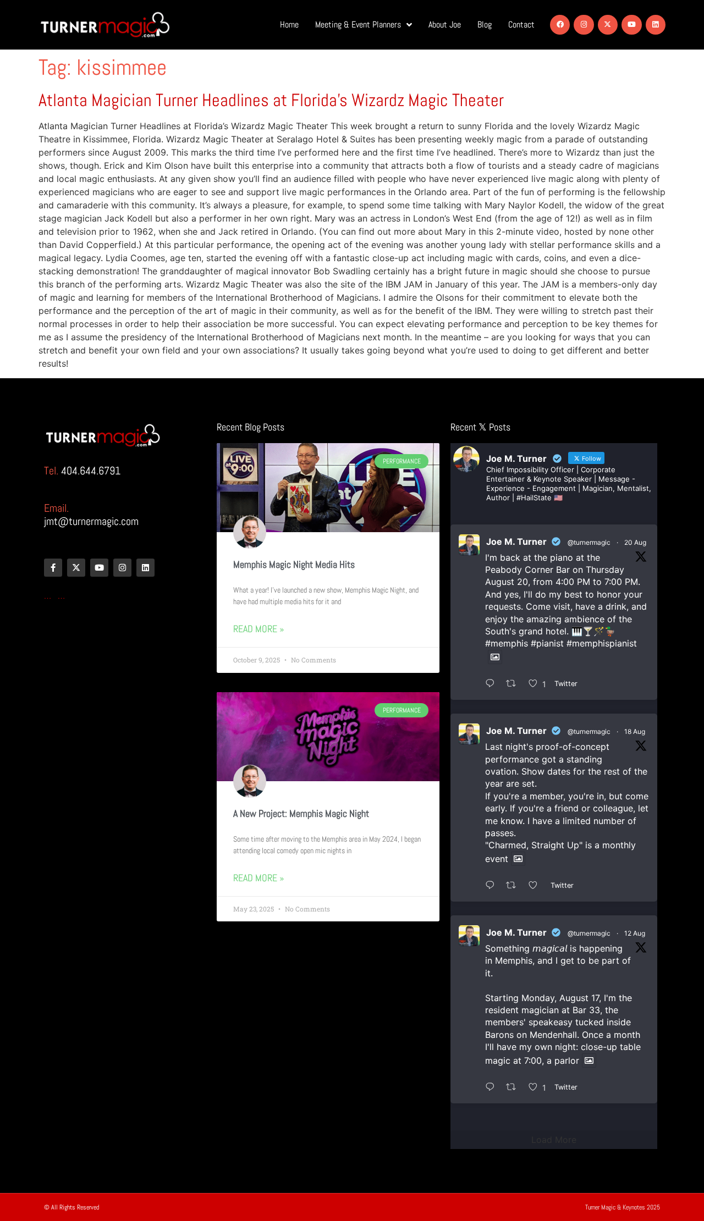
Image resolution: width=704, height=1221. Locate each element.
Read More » (258, 628)
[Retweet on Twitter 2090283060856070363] (514, 684)
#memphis (506, 643)
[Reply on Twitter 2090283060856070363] (492, 684)
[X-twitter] (608, 25)
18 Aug (634, 731)
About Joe (444, 24)
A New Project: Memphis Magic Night (301, 813)
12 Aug (634, 933)
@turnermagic (589, 542)
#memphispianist (601, 643)
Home (289, 24)
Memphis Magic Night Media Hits (294, 564)
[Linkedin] (656, 25)
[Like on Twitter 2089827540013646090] (536, 885)
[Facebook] (560, 25)
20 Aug (635, 542)
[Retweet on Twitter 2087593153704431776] (514, 1087)
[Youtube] (631, 25)
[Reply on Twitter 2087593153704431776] (492, 1087)
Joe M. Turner (516, 541)
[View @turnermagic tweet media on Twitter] (495, 657)
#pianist (547, 643)
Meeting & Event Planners (358, 24)
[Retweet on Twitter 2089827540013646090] (514, 885)
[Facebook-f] (53, 568)
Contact (521, 24)
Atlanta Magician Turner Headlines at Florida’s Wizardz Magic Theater (271, 100)
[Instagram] (583, 25)
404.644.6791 (90, 470)
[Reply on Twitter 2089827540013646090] (492, 885)
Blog (484, 24)
